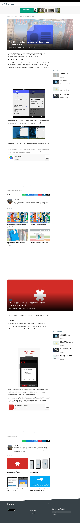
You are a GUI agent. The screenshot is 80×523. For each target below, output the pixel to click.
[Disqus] (28, 263)
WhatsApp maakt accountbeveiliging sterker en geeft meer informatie (66, 89)
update (20, 190)
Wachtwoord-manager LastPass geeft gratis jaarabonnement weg (16, 471)
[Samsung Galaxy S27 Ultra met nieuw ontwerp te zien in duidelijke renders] (56, 96)
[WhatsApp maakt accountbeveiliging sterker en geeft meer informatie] (56, 89)
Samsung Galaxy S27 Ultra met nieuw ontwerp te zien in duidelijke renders (66, 96)
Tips (44, 3)
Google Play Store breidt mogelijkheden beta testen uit (39, 243)
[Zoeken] (77, 4)
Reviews (25, 3)
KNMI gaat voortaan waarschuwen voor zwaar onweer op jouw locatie (29, 0)
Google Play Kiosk (21, 141)
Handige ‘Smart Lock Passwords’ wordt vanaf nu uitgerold (16, 489)
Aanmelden (55, 514)
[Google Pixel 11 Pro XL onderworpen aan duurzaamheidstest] (56, 75)
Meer (48, 3)
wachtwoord (14, 436)
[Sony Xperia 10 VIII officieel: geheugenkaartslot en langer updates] (56, 357)
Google (9, 190)
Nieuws (19, 3)
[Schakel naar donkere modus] (76, 3)
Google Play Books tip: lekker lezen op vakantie (16, 243)
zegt (24, 401)
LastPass (9, 436)
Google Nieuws (18, 156)
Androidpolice (47, 163)
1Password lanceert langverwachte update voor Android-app (40, 471)
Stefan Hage (15, 47)
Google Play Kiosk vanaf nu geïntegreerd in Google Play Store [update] (17, 225)
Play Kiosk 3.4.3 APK (12, 145)
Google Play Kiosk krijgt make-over (38, 224)
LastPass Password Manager (22, 405)
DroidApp (8, 16)
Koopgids (39, 3)
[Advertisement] (29, 79)
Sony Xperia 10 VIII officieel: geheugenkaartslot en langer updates (66, 357)
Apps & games (31, 3)
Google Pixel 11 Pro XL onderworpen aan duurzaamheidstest (64, 75)
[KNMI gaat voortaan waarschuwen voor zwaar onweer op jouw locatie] (56, 82)
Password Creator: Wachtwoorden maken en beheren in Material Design (39, 489)
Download (47, 158)
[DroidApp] (8, 4)
